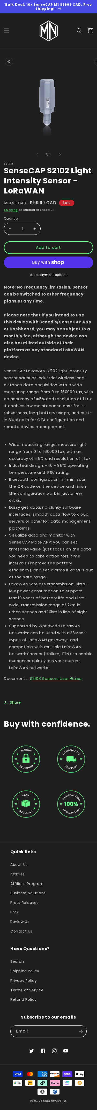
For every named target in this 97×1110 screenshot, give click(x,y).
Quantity (11, 218)
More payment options (48, 275)
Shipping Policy (24, 971)
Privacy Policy (23, 980)
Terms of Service (27, 990)
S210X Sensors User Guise (56, 678)
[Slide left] (37, 154)
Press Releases (24, 902)
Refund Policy (23, 999)
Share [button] (15, 702)
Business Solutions (28, 893)
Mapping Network (50, 1101)
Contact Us (21, 931)
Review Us (19, 921)
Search (17, 961)
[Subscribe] (80, 1031)
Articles (17, 874)
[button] (6, 30)
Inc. (65, 1101)
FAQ (14, 912)
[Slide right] (60, 154)
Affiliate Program (26, 883)
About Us (19, 864)
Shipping (11, 210)
